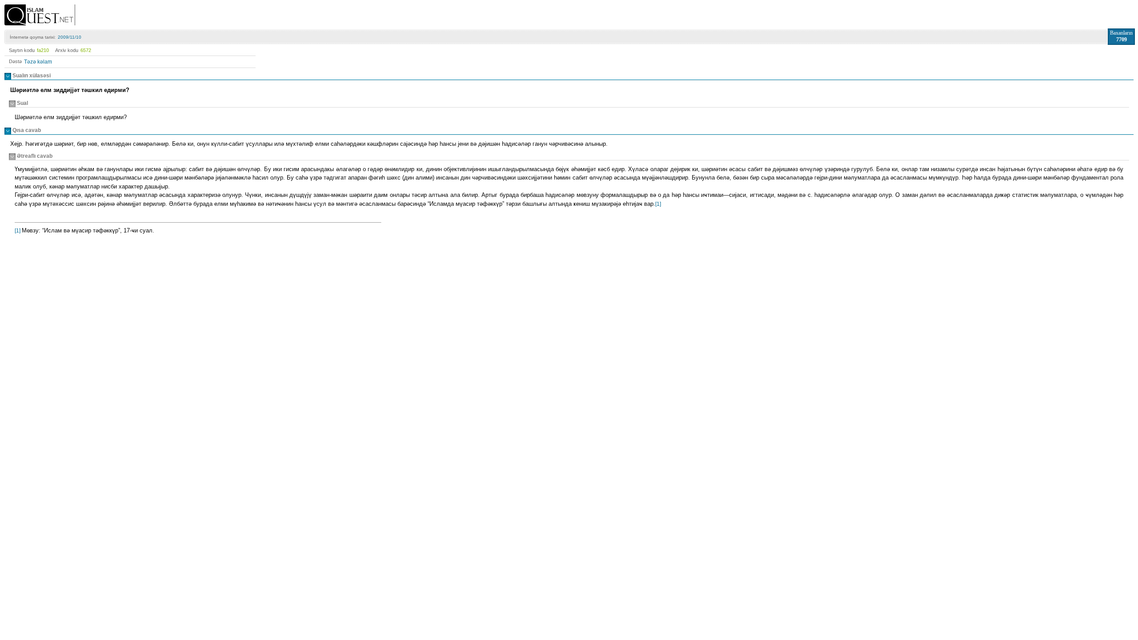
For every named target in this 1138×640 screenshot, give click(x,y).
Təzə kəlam (38, 62)
